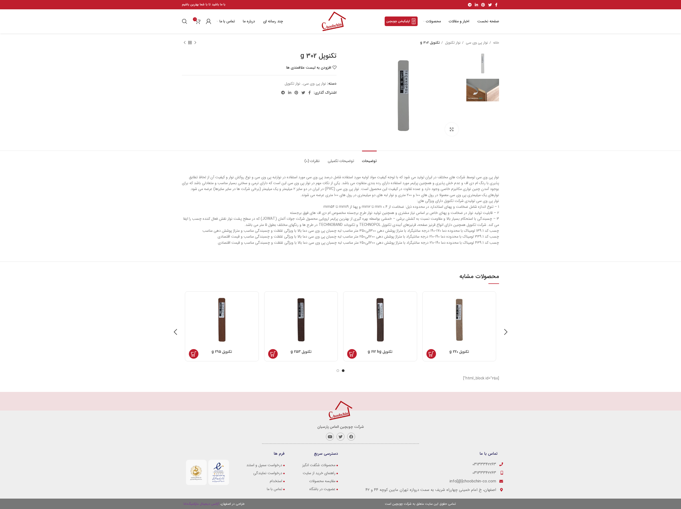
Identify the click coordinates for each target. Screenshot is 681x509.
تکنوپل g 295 (221, 352)
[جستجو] (185, 21)
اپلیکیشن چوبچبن (398, 21)
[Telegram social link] (469, 4)
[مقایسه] (490, 316)
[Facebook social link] (496, 4)
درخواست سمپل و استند (264, 465)
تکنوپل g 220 (459, 352)
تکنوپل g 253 (301, 352)
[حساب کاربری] (208, 21)
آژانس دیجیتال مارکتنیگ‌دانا (202, 503)
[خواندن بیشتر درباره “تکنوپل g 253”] (273, 354)
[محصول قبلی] (195, 42)
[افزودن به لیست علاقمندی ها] (490, 328)
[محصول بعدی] (184, 42)
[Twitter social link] (490, 4)
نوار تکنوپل (452, 42)
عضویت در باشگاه (322, 489)
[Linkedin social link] (476, 4)
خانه (495, 42)
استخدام (276, 481)
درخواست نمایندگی (267, 473)
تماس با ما (274, 489)
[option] (482, 63)
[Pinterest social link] (483, 4)
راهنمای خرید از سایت (319, 473)
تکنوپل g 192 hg (380, 352)
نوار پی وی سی (476, 42)
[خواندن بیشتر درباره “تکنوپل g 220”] (431, 354)
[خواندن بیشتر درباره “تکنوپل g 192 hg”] (352, 354)
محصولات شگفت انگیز (318, 465)
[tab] (369, 158)
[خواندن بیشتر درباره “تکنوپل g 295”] (193, 354)
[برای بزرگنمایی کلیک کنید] (451, 129)
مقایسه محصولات (322, 481)
